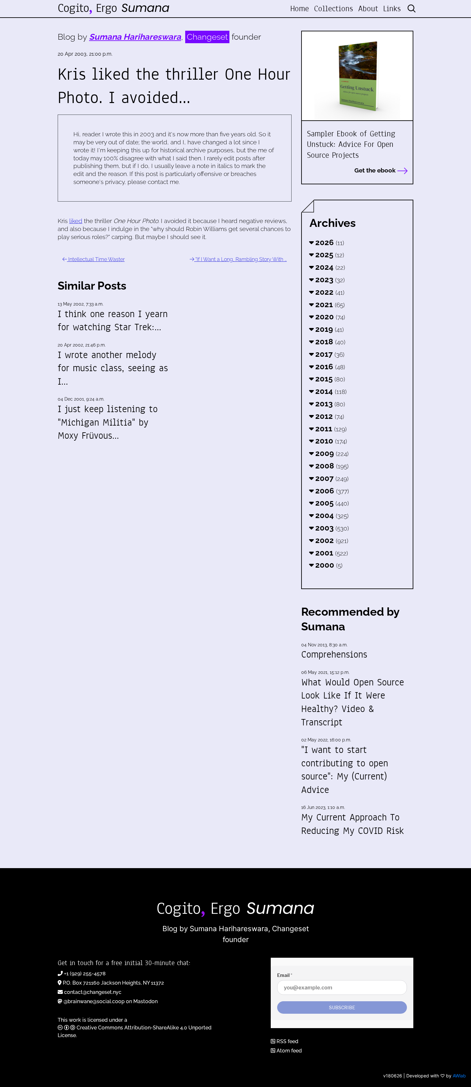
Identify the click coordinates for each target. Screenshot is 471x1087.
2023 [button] (329, 279)
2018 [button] (329, 341)
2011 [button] (330, 428)
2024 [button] (329, 267)
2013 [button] (329, 403)
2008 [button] (331, 465)
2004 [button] (331, 515)
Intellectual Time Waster (96, 259)
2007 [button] (331, 478)
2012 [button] (328, 416)
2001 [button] (330, 552)
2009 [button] (331, 453)
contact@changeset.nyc (92, 992)
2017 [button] (328, 354)
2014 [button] (330, 391)
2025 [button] (328, 254)
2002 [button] (330, 540)
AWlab (459, 1075)
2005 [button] (331, 503)
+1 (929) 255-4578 (85, 974)
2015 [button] (329, 378)
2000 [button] (328, 565)
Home (299, 8)
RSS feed (286, 1041)
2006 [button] (331, 490)
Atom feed (288, 1051)
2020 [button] (329, 316)
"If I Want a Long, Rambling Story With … (240, 259)
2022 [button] (328, 292)
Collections (333, 8)
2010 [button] (330, 440)
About (368, 8)
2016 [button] (329, 366)
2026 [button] (328, 242)
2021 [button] (329, 304)
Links (392, 8)
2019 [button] (328, 329)
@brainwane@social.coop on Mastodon (110, 1001)
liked (75, 220)
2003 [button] (331, 527)
